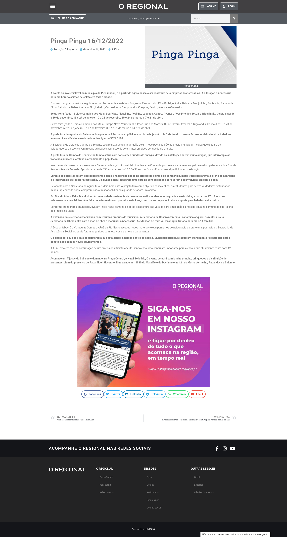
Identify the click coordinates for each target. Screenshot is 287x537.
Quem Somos (106, 477)
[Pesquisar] (234, 18)
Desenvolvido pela (143, 529)
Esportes (198, 484)
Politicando (152, 492)
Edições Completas (204, 492)
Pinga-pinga (153, 500)
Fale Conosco (106, 492)
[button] (52, 6)
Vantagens (105, 484)
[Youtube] (232, 448)
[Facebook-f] (217, 448)
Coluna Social (154, 507)
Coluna (150, 484)
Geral (149, 477)
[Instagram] (224, 448)
